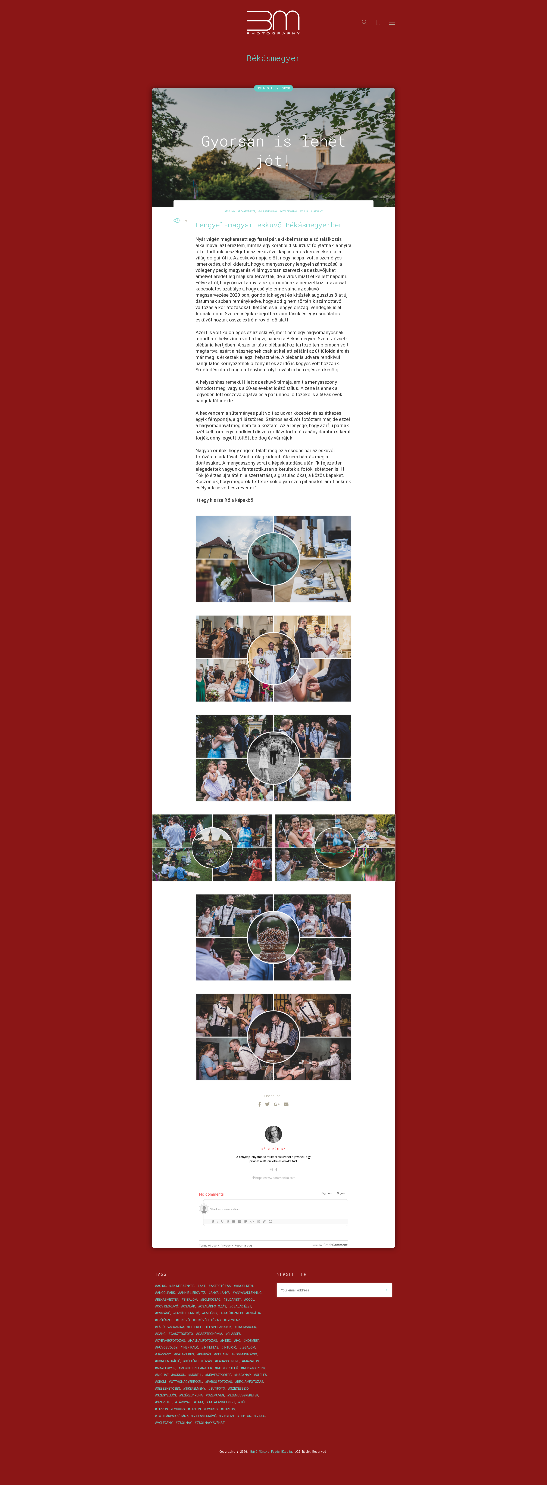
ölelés (261, 1375)
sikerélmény (195, 1388)
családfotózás (213, 1306)
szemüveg (216, 1395)
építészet (165, 1320)
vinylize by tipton (236, 1416)
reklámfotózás (250, 1382)
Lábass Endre (228, 1361)
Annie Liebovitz (192, 1293)
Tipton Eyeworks (204, 1409)
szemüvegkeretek (243, 1395)
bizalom (190, 1299)
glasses (234, 1334)
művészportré (219, 1375)
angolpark (166, 1293)
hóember (253, 1341)
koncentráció (168, 1361)
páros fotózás (219, 1382)
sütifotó (217, 1388)
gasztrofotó (182, 1334)
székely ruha (192, 1395)
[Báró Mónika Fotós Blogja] (273, 22)
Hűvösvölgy (167, 1347)
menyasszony (254, 1368)
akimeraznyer (182, 1286)
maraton (251, 1361)
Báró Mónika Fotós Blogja (271, 1451)
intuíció (230, 1347)
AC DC (161, 1286)
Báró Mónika (274, 1148)
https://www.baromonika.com (275, 1178)
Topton (229, 1409)
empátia (254, 1313)
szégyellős (166, 1395)
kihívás (205, 1354)
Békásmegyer (247, 211)
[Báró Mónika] (273, 1134)
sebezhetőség (168, 1388)
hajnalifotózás (203, 1341)
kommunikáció (245, 1354)
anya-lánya (220, 1293)
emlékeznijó (233, 1313)
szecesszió (239, 1388)
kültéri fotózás (198, 1361)
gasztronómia (210, 1334)
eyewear (233, 1320)
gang (161, 1334)
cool (250, 1299)
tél (243, 1402)
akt (203, 1286)
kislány (222, 1354)
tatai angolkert (222, 1402)
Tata (199, 1402)
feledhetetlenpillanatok (210, 1327)
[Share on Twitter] (267, 1104)
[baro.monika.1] (276, 1170)
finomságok (246, 1327)
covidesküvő (289, 211)
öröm (161, 1382)
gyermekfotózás (171, 1341)
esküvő (230, 211)
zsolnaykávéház (211, 1423)
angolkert (244, 1286)
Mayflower (166, 1368)
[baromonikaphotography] (271, 1170)
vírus (304, 211)
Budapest (233, 1299)
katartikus (185, 1354)
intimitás (210, 1347)
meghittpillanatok (196, 1368)
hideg (226, 1341)
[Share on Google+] (277, 1104)
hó (238, 1341)
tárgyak (184, 1402)
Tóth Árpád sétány (172, 1416)
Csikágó (163, 1313)
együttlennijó (187, 1313)
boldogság (211, 1299)
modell (196, 1375)
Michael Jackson (171, 1375)
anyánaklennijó (248, 1293)
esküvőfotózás (208, 1320)
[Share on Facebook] (260, 1104)
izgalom (248, 1347)
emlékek (211, 1313)
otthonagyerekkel (186, 1382)
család (189, 1306)
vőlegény (165, 1423)
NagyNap (243, 1375)
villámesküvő (268, 211)
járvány (317, 211)
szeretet (164, 1402)
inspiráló (190, 1347)
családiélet (241, 1306)
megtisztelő (227, 1368)
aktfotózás (221, 1286)
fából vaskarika (170, 1327)
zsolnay (185, 1423)
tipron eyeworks (171, 1409)
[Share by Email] (286, 1104)
